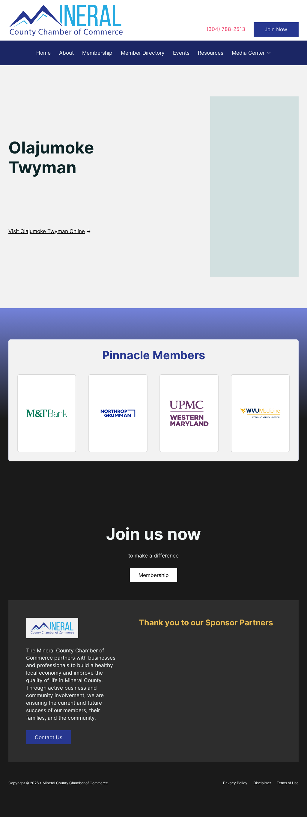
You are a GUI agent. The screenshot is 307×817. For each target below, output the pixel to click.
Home (43, 53)
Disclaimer (262, 783)
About (66, 53)
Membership (97, 53)
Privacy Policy (235, 783)
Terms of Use (288, 783)
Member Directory (143, 53)
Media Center (248, 53)
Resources (210, 53)
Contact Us (48, 737)
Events (181, 53)
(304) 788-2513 (226, 29)
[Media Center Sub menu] (269, 53)
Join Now (276, 29)
